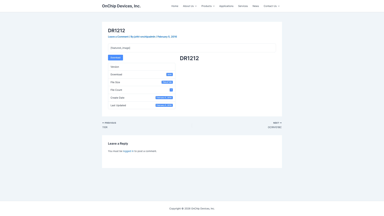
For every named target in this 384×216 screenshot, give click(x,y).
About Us (188, 6)
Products (206, 6)
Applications (226, 6)
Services (243, 6)
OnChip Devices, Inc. (121, 6)
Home (174, 6)
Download (115, 57)
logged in (128, 151)
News (256, 6)
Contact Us (270, 6)
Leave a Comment (118, 36)
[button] (195, 6)
